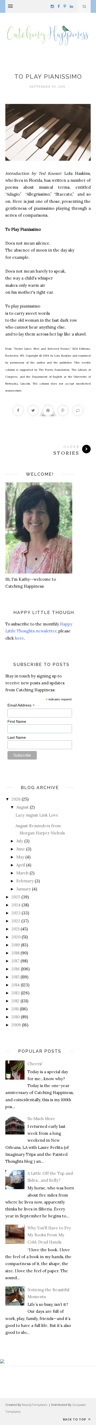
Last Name (16, 737)
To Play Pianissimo (48, 76)
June (20, 848)
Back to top (75, 1419)
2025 (15, 896)
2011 (15, 1008)
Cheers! (34, 1063)
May (20, 856)
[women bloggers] (2, 1362)
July (19, 840)
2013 (15, 992)
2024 (16, 904)
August (22, 807)
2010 (15, 1016)
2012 (15, 1000)
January (23, 888)
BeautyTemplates (34, 1405)
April (20, 864)
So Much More (41, 1118)
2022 (15, 920)
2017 (15, 960)
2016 (15, 968)
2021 (15, 928)
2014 (15, 984)
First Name (16, 721)
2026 (16, 799)
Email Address (21, 705)
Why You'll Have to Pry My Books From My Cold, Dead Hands (49, 1235)
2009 (16, 1024)
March (22, 872)
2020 (16, 936)
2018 (15, 952)
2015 (15, 976)
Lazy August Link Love (36, 815)
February (25, 880)
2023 (16, 912)
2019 (15, 944)
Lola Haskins (48, 67)
